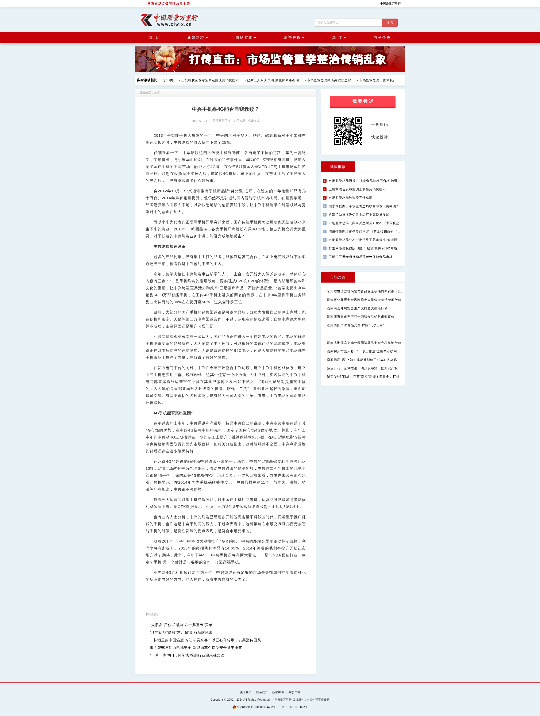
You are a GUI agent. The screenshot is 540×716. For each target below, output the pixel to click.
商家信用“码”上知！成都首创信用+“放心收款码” (362, 359)
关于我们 (245, 692)
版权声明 (278, 692)
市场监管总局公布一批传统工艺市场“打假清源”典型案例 (370, 240)
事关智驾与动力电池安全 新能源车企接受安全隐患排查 (196, 648)
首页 (157, 92)
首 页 (154, 38)
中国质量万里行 (390, 3)
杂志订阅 (294, 692)
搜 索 (389, 22)
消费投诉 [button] (292, 38)
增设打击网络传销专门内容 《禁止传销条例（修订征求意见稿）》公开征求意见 (388, 231)
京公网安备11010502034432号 (256, 707)
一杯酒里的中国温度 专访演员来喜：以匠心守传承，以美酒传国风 (205, 640)
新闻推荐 (337, 167)
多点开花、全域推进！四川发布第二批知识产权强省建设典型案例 (376, 368)
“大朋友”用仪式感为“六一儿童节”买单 (181, 625)
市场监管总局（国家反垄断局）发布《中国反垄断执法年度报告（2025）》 (385, 223)
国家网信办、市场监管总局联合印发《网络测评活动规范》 (372, 206)
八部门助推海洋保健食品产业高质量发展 (359, 214)
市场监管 (337, 277)
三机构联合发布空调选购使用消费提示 (204, 80)
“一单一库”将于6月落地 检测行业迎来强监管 (187, 655)
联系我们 (262, 692)
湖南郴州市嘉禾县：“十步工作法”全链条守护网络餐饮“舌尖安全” (375, 351)
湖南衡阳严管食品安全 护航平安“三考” (356, 325)
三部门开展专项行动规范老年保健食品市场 (361, 257)
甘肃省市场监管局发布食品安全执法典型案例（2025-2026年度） (375, 291)
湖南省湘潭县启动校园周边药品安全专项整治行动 (364, 343)
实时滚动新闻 (147, 80)
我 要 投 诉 (362, 101)
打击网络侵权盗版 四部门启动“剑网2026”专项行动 (366, 248)
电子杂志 (382, 38)
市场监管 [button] (244, 38)
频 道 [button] (337, 38)
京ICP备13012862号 (295, 707)
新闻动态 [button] (196, 38)
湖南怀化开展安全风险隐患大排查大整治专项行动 (364, 300)
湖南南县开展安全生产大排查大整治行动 (357, 308)
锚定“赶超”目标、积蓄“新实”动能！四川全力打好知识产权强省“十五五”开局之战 (386, 376)
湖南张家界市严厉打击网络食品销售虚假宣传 (360, 316)
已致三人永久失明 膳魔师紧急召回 (267, 80)
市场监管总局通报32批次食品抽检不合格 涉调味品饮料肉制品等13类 (380, 181)
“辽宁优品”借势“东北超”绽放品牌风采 (181, 633)
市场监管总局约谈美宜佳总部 (323, 80)
